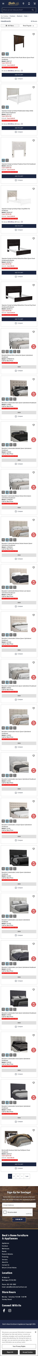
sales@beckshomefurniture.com (16, 1287)
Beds (25, 16)
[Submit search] (33, 10)
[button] (3, 3)
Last (27, 1176)
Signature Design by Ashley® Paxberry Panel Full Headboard (19, 164)
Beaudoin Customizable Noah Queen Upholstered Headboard (19, 1013)
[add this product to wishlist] (33, 34)
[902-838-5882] (29, 3)
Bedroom (19, 16)
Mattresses (5, 1249)
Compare (20, 78)
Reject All (10, 1352)
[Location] (23, 3)
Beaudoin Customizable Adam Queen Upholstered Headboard (19, 402)
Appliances (5, 1243)
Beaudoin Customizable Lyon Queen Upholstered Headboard (19, 967)
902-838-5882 (11, 1284)
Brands (4, 1251)
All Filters (11, 25)
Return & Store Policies (9, 1268)
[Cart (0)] (34, 3)
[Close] (35, 1332)
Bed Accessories (6, 18)
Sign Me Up (18, 1220)
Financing (5, 1257)
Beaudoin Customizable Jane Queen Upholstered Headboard (19, 779)
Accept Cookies (28, 1352)
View (19, 367)
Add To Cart (19, 74)
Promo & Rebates (7, 1254)
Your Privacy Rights (19, 1346)
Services (4, 1259)
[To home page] (13, 3)
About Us (5, 1262)
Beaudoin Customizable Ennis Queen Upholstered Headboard (19, 686)
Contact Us (5, 1265)
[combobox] (28, 25)
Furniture (12, 16)
